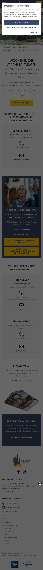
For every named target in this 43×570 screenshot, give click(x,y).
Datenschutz (35, 32)
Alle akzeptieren (21, 22)
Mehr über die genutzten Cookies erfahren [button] (20, 27)
